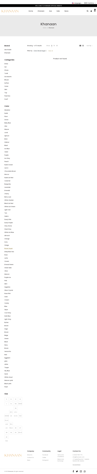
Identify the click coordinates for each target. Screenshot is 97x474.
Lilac (5, 126)
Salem (6, 216)
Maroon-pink (8, 380)
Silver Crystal (8, 290)
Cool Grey (7, 312)
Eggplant (7, 358)
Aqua (6, 309)
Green (6, 338)
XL (11, 399)
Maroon (6, 274)
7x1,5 (20, 416)
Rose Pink (7, 293)
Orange (6, 238)
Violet (6, 152)
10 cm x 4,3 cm (6, 421)
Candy (6, 303)
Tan (5, 213)
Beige (6, 335)
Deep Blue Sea (9, 251)
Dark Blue (7, 316)
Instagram (45, 460)
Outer (6, 86)
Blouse (6, 79)
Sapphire (7, 287)
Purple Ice (7, 277)
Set (5, 67)
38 (6, 432)
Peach (6, 161)
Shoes (6, 70)
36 (15, 428)
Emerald (7, 190)
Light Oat (7, 209)
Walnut (6, 142)
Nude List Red (8, 177)
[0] (95, 11)
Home (31, 11)
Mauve (6, 129)
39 (11, 432)
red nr (6, 168)
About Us (29, 455)
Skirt (5, 89)
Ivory (6, 242)
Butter (6, 322)
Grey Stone (8, 226)
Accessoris (7, 76)
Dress (6, 63)
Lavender (7, 187)
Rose (6, 255)
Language (77, 3)
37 (20, 428)
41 (15, 399)
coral (6, 132)
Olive (6, 271)
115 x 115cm (11, 424)
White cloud (8, 377)
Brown (6, 325)
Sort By (89, 46)
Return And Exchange (60, 460)
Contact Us (30, 457)
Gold (5, 296)
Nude (6, 113)
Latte (6, 258)
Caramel (7, 180)
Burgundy (7, 184)
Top (5, 92)
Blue (5, 306)
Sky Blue (7, 370)
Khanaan (41, 11)
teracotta (7, 351)
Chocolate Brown (10, 171)
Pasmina (7, 96)
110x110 (20, 404)
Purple (6, 155)
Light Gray (7, 319)
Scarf (6, 99)
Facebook (45, 455)
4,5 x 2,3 (11, 412)
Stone (6, 119)
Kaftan (6, 83)
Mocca (6, 174)
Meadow (7, 110)
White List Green (9, 206)
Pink (5, 280)
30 (57, 46)
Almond (7, 235)
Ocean (6, 261)
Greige (6, 245)
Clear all (50, 51)
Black (6, 341)
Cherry (6, 193)
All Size (6, 437)
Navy (6, 345)
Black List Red (8, 203)
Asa (50, 11)
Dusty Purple (8, 222)
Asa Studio (7, 49)
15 (54, 46)
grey (5, 361)
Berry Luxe (7, 197)
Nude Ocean (8, 164)
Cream (6, 300)
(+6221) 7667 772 (77, 455)
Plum (6, 116)
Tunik (6, 73)
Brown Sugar (8, 248)
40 (15, 432)
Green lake (8, 267)
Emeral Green (8, 264)
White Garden (9, 200)
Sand (6, 374)
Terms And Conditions (60, 455)
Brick (5, 139)
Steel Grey (7, 229)
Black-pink (7, 383)
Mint (5, 283)
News (66, 11)
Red (5, 354)
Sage (6, 329)
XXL (16, 404)
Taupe (6, 367)
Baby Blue (7, 123)
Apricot (6, 135)
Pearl (6, 386)
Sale (58, 11)
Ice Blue (7, 148)
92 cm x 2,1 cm (15, 408)
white (6, 364)
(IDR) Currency (89, 3)
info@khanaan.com (78, 457)
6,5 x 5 (20, 432)
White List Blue (9, 232)
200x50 (6, 416)
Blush (6, 145)
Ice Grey (7, 158)
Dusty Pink (7, 219)
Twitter (44, 457)
